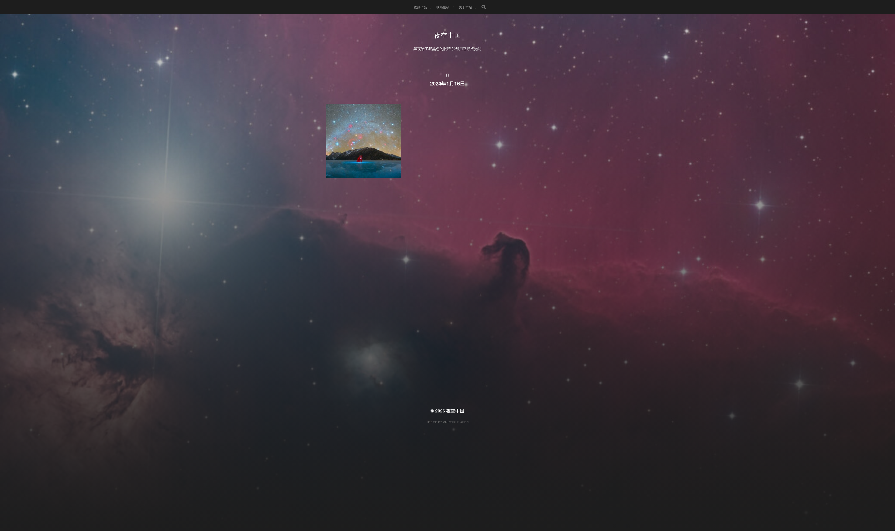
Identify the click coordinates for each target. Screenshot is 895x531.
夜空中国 (447, 35)
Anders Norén (456, 421)
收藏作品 (420, 7)
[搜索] (483, 7)
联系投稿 (443, 7)
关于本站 (465, 7)
